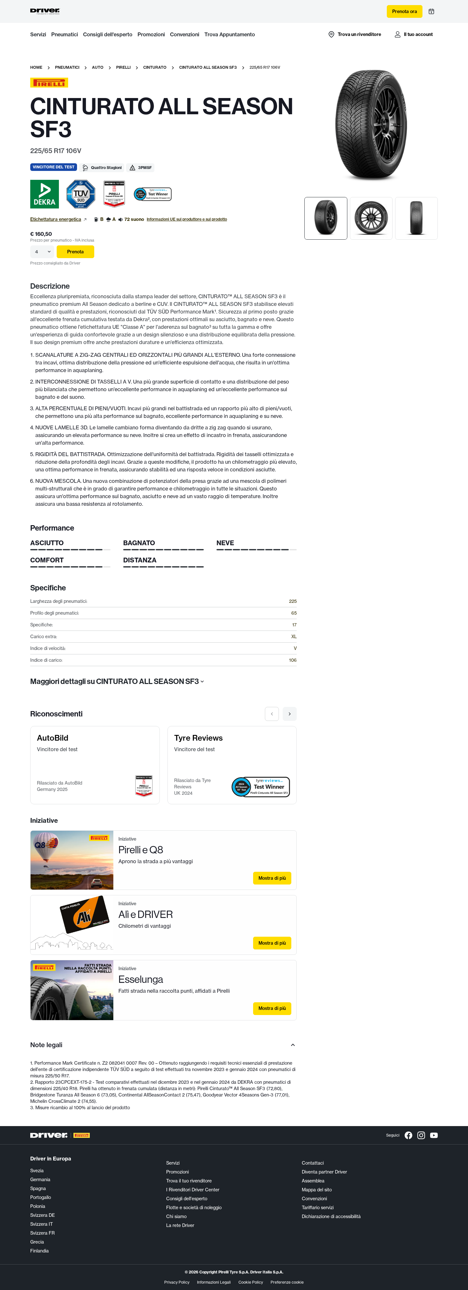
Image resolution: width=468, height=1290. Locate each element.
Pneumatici (64, 34)
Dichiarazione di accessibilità (331, 1216)
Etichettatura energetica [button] (55, 219)
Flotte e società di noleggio (194, 1207)
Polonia (37, 1206)
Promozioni (151, 34)
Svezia (37, 1170)
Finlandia (39, 1250)
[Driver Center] (45, 11)
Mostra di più (272, 878)
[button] (44, 194)
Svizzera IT (41, 1224)
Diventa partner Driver (324, 1171)
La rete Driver (180, 1225)
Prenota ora (404, 11)
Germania (40, 1179)
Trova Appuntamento (229, 34)
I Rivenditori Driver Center (192, 1189)
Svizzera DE (42, 1215)
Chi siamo (176, 1216)
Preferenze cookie (287, 1282)
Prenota (75, 252)
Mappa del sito (317, 1189)
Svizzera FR (42, 1233)
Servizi (38, 34)
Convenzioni (184, 34)
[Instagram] (421, 1135)
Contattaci (313, 1163)
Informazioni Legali (214, 1282)
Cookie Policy (250, 1282)
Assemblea (313, 1180)
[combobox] (35, 252)
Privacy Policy (176, 1282)
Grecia (37, 1241)
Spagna (38, 1188)
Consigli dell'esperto (107, 34)
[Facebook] (408, 1135)
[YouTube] (434, 1135)
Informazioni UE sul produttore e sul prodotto (187, 219)
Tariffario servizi (318, 1207)
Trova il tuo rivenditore (189, 1180)
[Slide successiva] (290, 714)
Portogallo (40, 1197)
